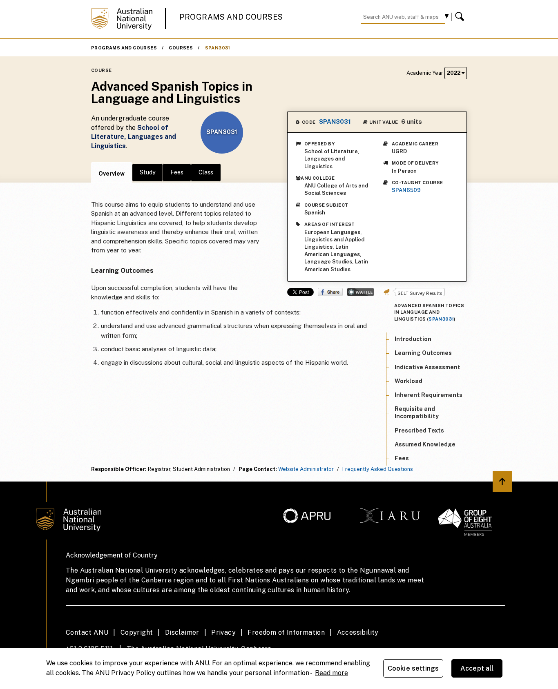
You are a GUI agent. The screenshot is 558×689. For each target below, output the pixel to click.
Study (147, 172)
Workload (408, 381)
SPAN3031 (217, 47)
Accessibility (358, 632)
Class (206, 172)
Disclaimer (182, 632)
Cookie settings (413, 668)
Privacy (223, 632)
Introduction (413, 339)
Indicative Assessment (427, 367)
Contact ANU (87, 632)
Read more (331, 673)
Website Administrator (306, 469)
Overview (111, 173)
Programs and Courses (231, 17)
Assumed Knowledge (425, 444)
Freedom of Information (286, 632)
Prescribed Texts (419, 430)
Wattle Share (360, 292)
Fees (176, 172)
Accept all (477, 668)
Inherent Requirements (428, 395)
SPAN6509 (406, 190)
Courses (181, 47)
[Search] (461, 16)
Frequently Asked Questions (377, 469)
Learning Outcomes (423, 353)
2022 (454, 73)
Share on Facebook (330, 292)
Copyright (137, 632)
